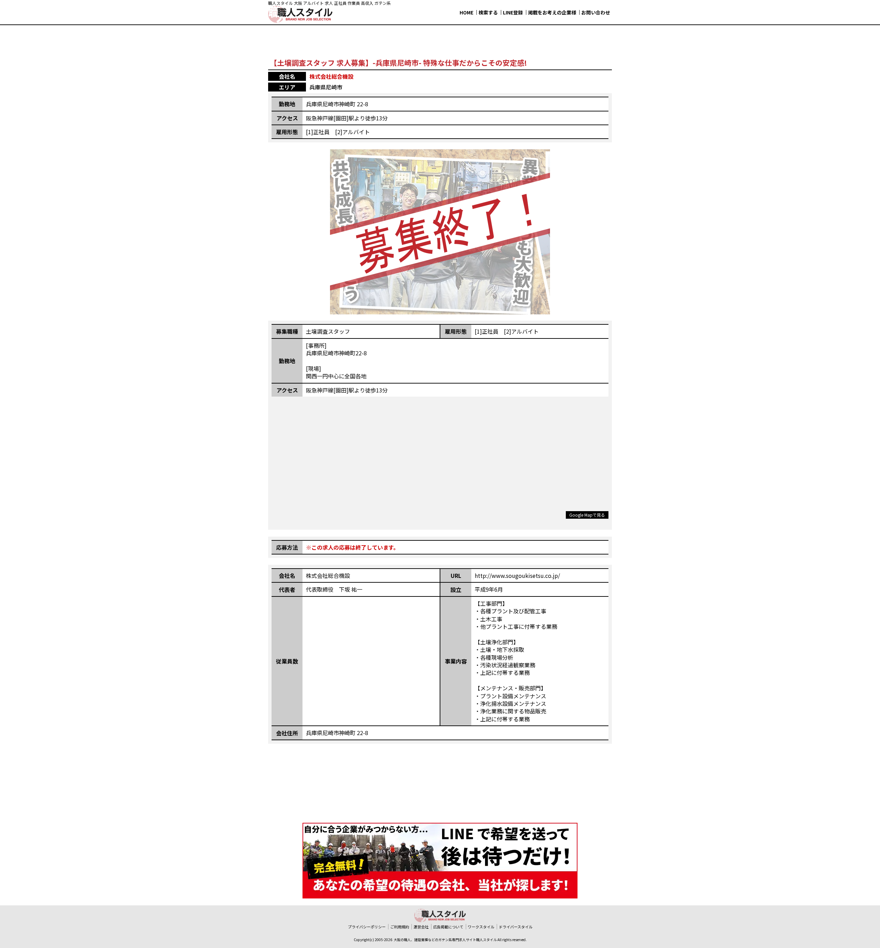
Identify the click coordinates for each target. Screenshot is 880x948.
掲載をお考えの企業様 (552, 12)
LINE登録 (513, 12)
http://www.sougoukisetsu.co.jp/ (517, 575)
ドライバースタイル (515, 926)
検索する (488, 12)
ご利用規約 (399, 926)
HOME (466, 12)
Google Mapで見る (587, 515)
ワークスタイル (481, 926)
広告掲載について (448, 926)
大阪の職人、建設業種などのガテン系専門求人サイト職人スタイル (445, 939)
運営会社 (421, 926)
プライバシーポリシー (367, 926)
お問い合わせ (595, 12)
